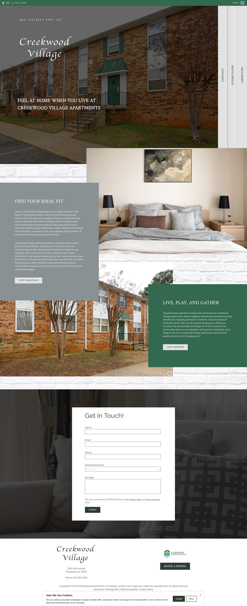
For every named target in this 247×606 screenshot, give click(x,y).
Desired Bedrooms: (94, 465)
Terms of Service (153, 500)
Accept (179, 599)
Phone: (88, 452)
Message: (89, 477)
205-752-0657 (41, 19)
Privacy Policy (136, 500)
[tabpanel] (123, 461)
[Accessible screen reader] (3, 3)
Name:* (88, 427)
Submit (93, 509)
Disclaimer (99, 589)
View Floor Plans (28, 280)
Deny (191, 599)
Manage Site (112, 589)
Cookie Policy (146, 589)
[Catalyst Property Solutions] (175, 554)
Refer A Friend (175, 566)
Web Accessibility (129, 589)
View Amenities (175, 347)
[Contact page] (7, 3)
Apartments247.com (95, 586)
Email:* (88, 440)
